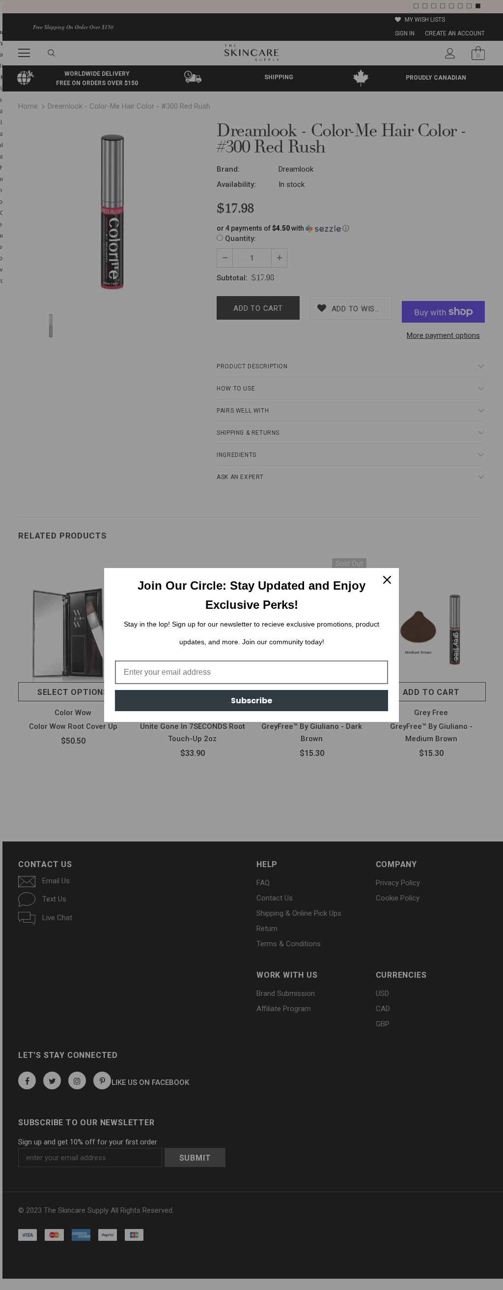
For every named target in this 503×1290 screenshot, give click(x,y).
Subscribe (251, 700)
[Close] (387, 580)
